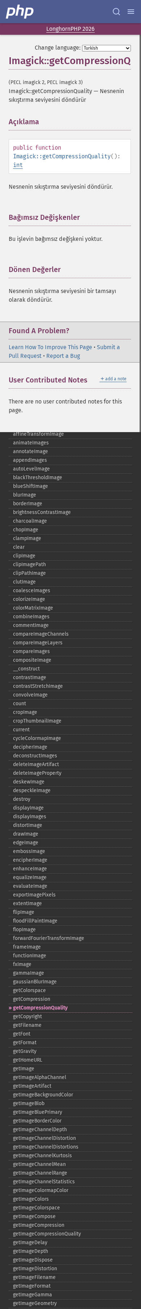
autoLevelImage (31, 469)
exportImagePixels (34, 895)
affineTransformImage (38, 434)
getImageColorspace (36, 1208)
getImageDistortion (35, 1269)
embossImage (29, 851)
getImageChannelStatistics (44, 1182)
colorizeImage (29, 599)
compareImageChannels (41, 634)
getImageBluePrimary (37, 1112)
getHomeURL (27, 1060)
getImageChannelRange (40, 1173)
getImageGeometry (35, 1303)
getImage (23, 1069)
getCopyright (27, 1016)
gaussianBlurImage (35, 982)
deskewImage (28, 782)
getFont (21, 1034)
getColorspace (29, 990)
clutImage (24, 582)
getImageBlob (28, 1103)
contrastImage (29, 677)
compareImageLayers (38, 643)
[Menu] (131, 11)
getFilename (27, 1025)
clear (19, 547)
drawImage (25, 834)
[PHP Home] (20, 11)
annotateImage (30, 451)
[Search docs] (116, 11)
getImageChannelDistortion (44, 1138)
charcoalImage (30, 521)
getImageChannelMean (39, 1164)
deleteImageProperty (37, 773)
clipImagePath (29, 564)
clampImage (27, 538)
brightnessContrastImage (42, 512)
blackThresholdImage (37, 477)
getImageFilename (34, 1277)
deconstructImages (35, 756)
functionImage (29, 956)
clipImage (24, 556)
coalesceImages (31, 590)
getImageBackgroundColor (43, 1095)
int (18, 165)
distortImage (27, 825)
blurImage (24, 495)
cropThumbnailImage (37, 721)
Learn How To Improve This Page (50, 347)
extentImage (27, 903)
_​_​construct (26, 669)
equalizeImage (30, 877)
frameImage (27, 947)
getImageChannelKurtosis (42, 1156)
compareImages (31, 651)
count (19, 703)
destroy (21, 799)
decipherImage (30, 747)
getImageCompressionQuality (47, 1234)
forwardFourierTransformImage (48, 938)
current (21, 730)
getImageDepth (30, 1251)
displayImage (28, 808)
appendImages (30, 460)
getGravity (25, 1051)
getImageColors (31, 1199)
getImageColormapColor (40, 1190)
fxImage (22, 964)
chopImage (25, 530)
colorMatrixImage (33, 608)
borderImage (27, 504)
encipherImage (30, 860)
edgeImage (25, 843)
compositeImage (32, 660)
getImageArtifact (32, 1086)
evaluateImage (30, 886)
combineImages (31, 617)
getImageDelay (30, 1242)
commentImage (31, 625)
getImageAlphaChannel (39, 1077)
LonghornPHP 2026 (70, 28)
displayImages (29, 817)
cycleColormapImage (37, 738)
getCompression (31, 999)
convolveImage (30, 695)
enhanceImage (30, 869)
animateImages (31, 443)
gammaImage (28, 973)
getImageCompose (34, 1216)
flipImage (23, 912)
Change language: (58, 47)
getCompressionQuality (40, 1008)
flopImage (24, 930)
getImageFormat (32, 1286)
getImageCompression (38, 1225)
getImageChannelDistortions (45, 1147)
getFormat (25, 1043)
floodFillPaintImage (35, 921)
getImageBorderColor (37, 1121)
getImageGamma (32, 1295)
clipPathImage (29, 573)
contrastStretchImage (38, 686)
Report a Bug (63, 355)
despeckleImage (32, 790)
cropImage (25, 712)
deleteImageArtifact (36, 764)
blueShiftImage (30, 486)
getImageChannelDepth (40, 1129)
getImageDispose (33, 1260)
